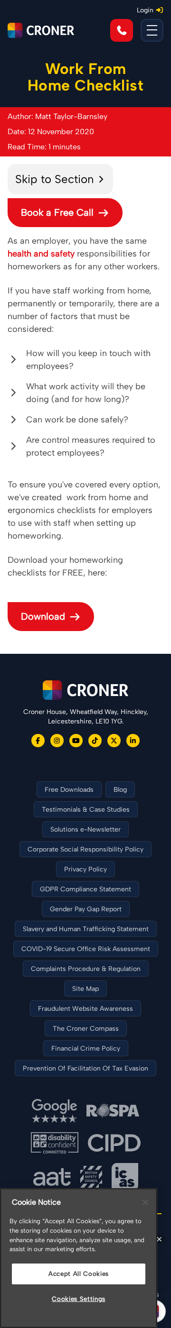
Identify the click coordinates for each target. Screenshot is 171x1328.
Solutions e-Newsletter (85, 829)
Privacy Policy (85, 869)
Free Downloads (69, 790)
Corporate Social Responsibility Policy (85, 849)
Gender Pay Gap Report (86, 909)
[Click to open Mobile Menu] (152, 30)
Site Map (85, 989)
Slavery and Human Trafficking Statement (86, 929)
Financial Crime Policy (85, 1048)
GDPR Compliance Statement (85, 889)
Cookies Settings (78, 1298)
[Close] (145, 1202)
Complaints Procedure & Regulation (86, 969)
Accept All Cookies (78, 1273)
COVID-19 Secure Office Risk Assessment (85, 949)
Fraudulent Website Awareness (85, 1009)
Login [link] (145, 10)
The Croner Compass (86, 1029)
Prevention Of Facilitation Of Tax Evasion (85, 1068)
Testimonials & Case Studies (86, 810)
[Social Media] (38, 740)
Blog (120, 790)
